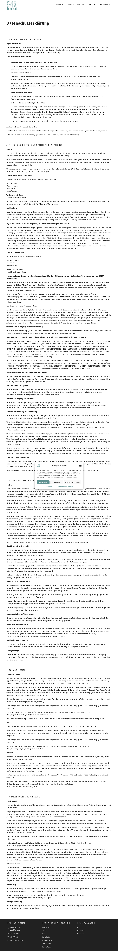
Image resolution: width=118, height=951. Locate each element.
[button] (80, 466)
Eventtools (80, 4)
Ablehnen (57, 482)
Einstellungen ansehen (72, 482)
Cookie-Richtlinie (49, 486)
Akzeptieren (43, 482)
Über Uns (92, 4)
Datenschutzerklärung (61, 486)
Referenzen (104, 4)
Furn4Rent (59, 4)
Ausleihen (69, 4)
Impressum (70, 486)
